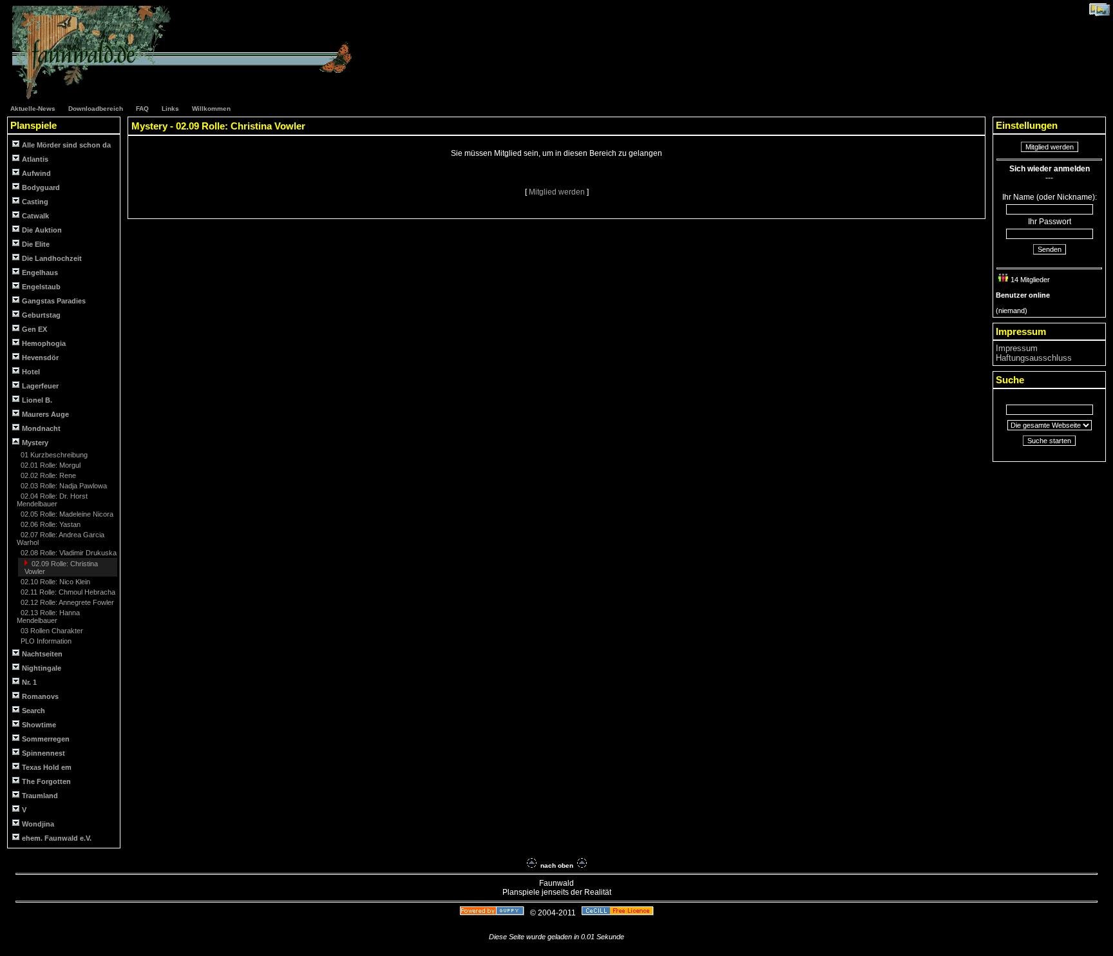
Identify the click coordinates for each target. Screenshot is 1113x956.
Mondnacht (41, 428)
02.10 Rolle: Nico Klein (54, 582)
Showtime (39, 725)
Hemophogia (44, 343)
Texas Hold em (46, 767)
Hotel (31, 372)
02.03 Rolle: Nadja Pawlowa (63, 486)
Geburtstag (41, 315)
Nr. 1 (29, 682)
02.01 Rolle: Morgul (50, 465)
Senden (1049, 249)
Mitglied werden (558, 191)
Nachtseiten (42, 654)
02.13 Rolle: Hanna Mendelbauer (48, 616)
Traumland (40, 795)
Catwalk (35, 216)
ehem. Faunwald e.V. (56, 838)
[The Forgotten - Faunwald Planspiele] (189, 97)
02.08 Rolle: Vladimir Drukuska (68, 553)
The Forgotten (46, 781)
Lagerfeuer (40, 386)
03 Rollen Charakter (51, 631)
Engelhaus (40, 272)
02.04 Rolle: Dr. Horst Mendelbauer (52, 500)
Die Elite (36, 244)
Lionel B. (37, 400)
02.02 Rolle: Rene (47, 475)
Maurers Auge (45, 414)
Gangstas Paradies (54, 301)
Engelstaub (41, 287)
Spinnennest (43, 753)
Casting (35, 202)
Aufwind (36, 173)
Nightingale (41, 668)
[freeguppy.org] (493, 912)
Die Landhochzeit (52, 258)
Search (33, 710)
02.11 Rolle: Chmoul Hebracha (67, 592)
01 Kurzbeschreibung (53, 455)
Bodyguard (41, 187)
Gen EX (34, 329)
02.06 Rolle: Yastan (50, 524)
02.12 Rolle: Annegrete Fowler (66, 602)
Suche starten (1049, 441)
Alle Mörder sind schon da (66, 145)
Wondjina (38, 824)
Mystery (34, 442)
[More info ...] (619, 912)
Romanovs (40, 696)
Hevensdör (40, 357)
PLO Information (45, 641)
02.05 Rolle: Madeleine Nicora (66, 514)
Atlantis (35, 159)
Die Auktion (42, 230)
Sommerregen (46, 739)
